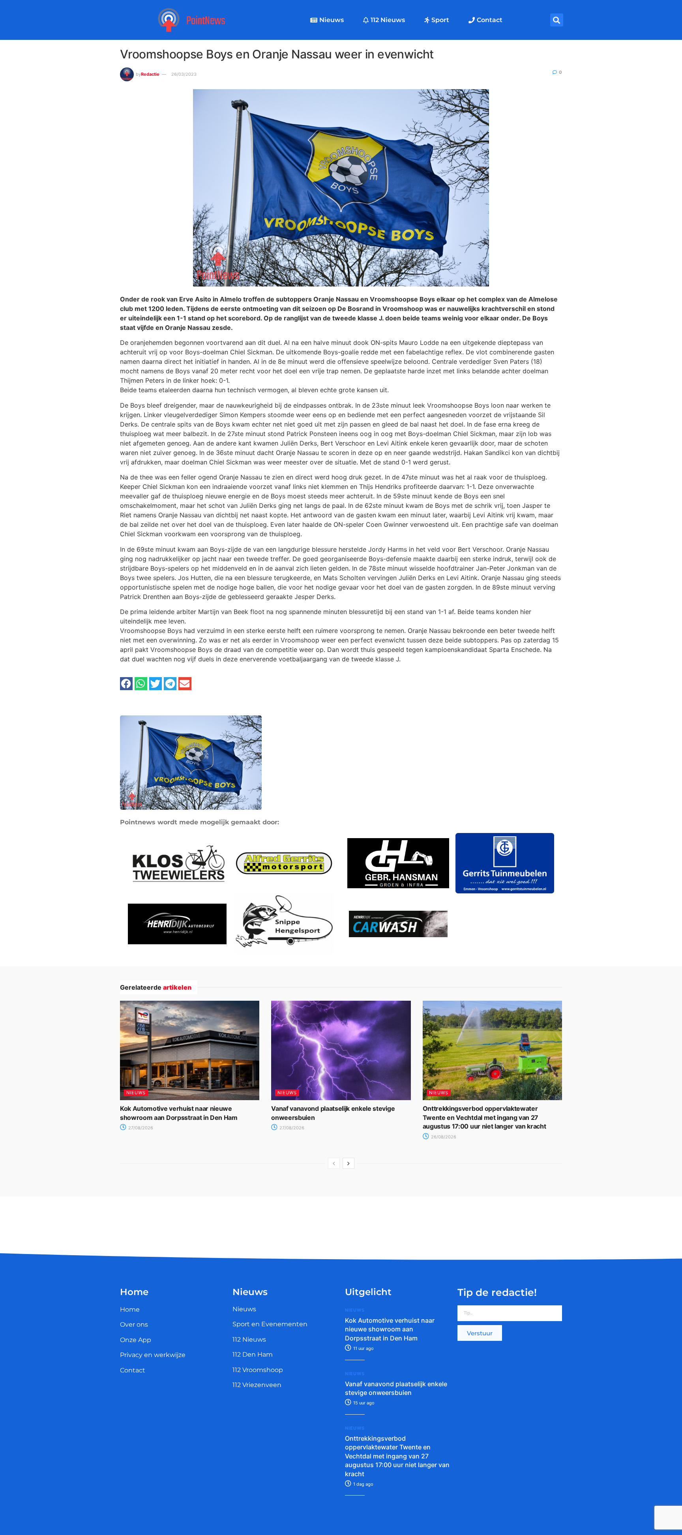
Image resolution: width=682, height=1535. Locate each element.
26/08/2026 (443, 1137)
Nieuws (331, 20)
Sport (440, 20)
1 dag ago (362, 1484)
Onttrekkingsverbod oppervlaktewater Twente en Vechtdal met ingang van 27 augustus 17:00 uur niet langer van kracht (484, 1117)
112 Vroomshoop (257, 1370)
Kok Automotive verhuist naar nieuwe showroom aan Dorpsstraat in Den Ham (390, 1329)
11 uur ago (363, 1348)
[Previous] (334, 1163)
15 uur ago (363, 1403)
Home (130, 1309)
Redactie (150, 74)
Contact (489, 20)
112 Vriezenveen (256, 1385)
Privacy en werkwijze (152, 1355)
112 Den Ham (252, 1354)
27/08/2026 (140, 1128)
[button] (556, 19)
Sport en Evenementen (269, 1324)
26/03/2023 (184, 74)
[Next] (348, 1163)
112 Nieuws (388, 20)
